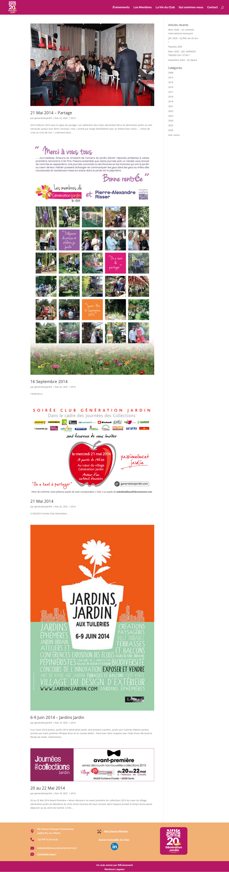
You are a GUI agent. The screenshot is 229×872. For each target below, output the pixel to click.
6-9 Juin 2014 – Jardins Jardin (57, 717)
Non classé (174, 135)
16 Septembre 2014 (49, 381)
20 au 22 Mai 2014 (47, 788)
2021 (170, 106)
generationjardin (43, 118)
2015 (170, 82)
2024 (170, 120)
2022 (170, 111)
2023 (170, 115)
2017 (170, 91)
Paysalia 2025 (175, 46)
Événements (121, 7)
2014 (73, 118)
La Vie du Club (165, 7)
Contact (212, 7)
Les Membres (143, 7)
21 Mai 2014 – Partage (51, 112)
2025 (170, 125)
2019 (170, 101)
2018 (170, 96)
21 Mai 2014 (41, 501)
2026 (170, 130)
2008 (170, 72)
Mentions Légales (114, 869)
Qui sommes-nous (191, 7)
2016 (170, 87)
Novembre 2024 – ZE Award (182, 60)
